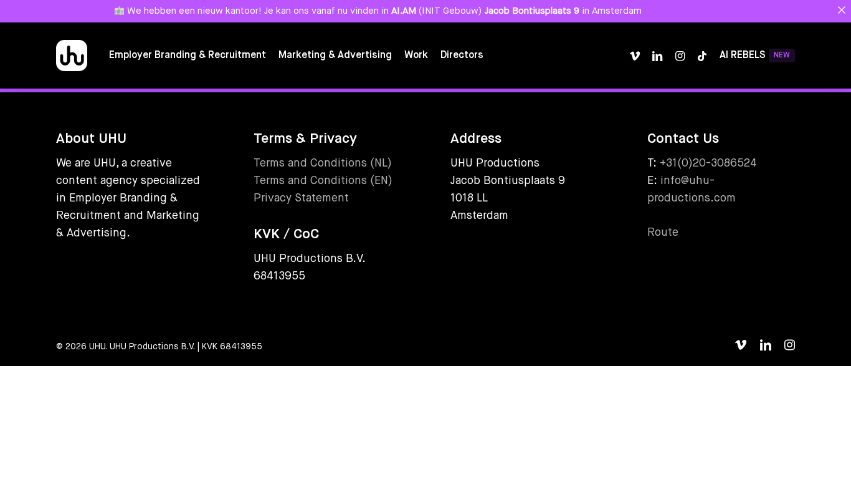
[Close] (841, 9)
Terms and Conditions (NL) (323, 163)
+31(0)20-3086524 (708, 163)
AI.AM (403, 11)
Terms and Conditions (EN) (323, 180)
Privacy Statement (301, 198)
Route (662, 232)
